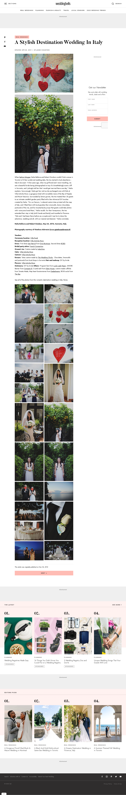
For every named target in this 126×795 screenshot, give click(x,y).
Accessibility (33, 777)
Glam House (50, 268)
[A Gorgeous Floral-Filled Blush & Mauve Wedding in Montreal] (18, 723)
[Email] (5, 46)
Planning (40, 10)
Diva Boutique (45, 243)
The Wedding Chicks (45, 257)
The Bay (17, 274)
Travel (66, 10)
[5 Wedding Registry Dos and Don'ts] (78, 635)
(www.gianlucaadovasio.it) (60, 229)
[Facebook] (5, 42)
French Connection (36, 246)
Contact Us (24, 777)
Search (6, 777)
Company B (28, 268)
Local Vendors (78, 10)
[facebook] (102, 776)
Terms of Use (118, 784)
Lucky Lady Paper (59, 266)
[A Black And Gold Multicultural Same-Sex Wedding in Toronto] (48, 723)
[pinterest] (111, 776)
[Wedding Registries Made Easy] (18, 635)
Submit (97, 119)
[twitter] (116, 776)
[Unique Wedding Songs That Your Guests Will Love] (108, 635)
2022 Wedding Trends (96, 10)
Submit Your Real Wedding (46, 777)
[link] (63, 4)
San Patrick (32, 243)
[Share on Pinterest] (5, 37)
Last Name (91, 104)
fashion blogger (25, 177)
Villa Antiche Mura (37, 241)
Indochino (41, 249)
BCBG (63, 243)
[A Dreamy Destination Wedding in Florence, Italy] (78, 723)
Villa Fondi (34, 238)
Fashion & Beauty (53, 10)
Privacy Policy (108, 784)
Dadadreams (55, 271)
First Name (91, 99)
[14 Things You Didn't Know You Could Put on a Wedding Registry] (48, 635)
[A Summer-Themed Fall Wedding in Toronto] (108, 723)
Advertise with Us (15, 777)
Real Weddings (26, 10)
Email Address (92, 110)
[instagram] (106, 776)
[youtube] (120, 776)
